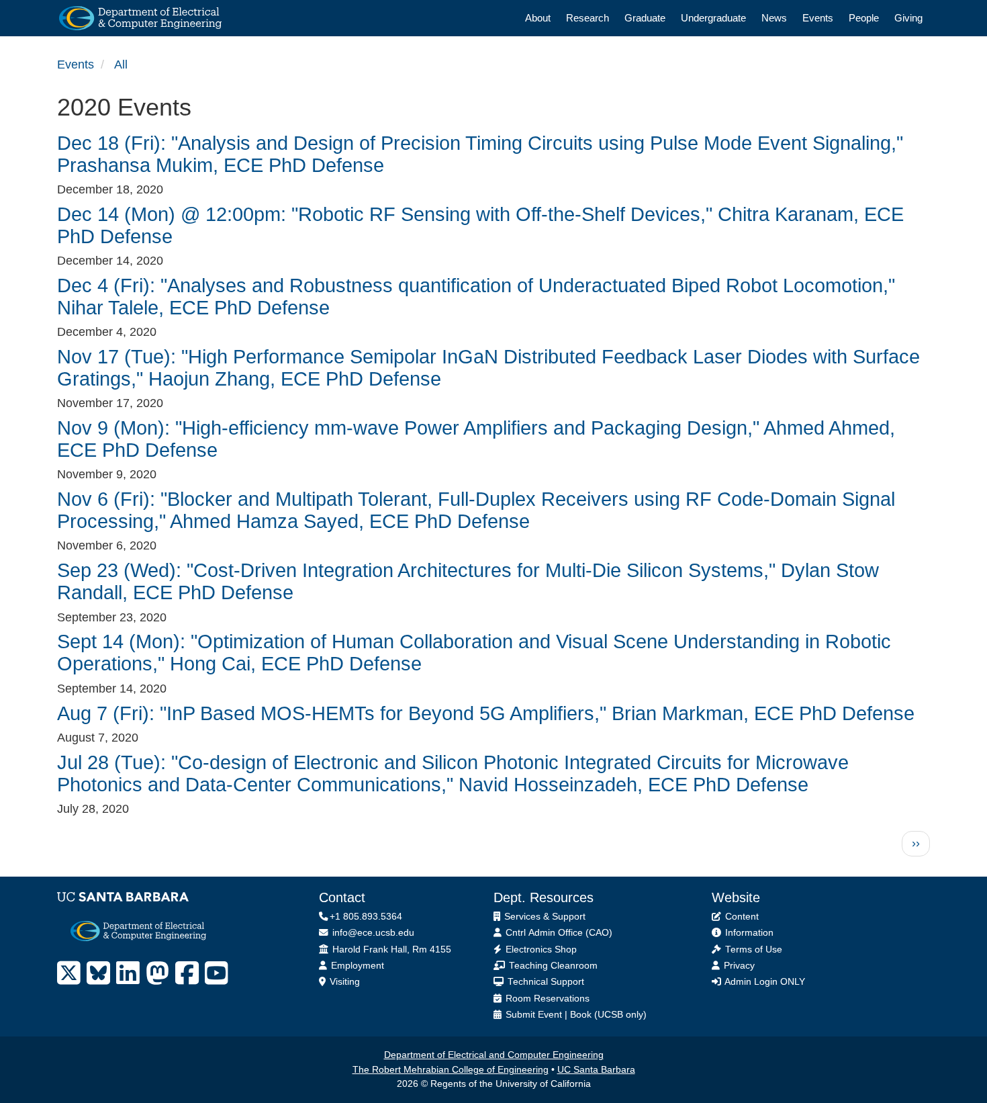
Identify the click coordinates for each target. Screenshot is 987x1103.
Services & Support (543, 917)
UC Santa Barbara (596, 1070)
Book (581, 1015)
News (774, 18)
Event (550, 1015)
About (538, 18)
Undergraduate (713, 18)
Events (817, 18)
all (121, 64)
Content (740, 917)
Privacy (738, 966)
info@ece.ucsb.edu (372, 933)
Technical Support (544, 982)
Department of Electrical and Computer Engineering (494, 1055)
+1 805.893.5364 (366, 917)
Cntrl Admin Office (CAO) (557, 933)
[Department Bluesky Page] (98, 973)
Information (747, 933)
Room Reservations (546, 999)
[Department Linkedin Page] (128, 973)
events (75, 64)
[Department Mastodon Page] (157, 973)
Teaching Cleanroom (552, 966)
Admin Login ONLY (763, 982)
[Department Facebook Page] (187, 973)
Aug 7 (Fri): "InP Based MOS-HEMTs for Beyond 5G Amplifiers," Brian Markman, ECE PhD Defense (485, 713)
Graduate (644, 18)
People (864, 18)
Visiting (343, 982)
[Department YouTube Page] (216, 973)
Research (587, 18)
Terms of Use (752, 949)
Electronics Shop (540, 949)
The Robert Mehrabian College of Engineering (450, 1070)
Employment (356, 966)
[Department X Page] (69, 973)
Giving (908, 18)
